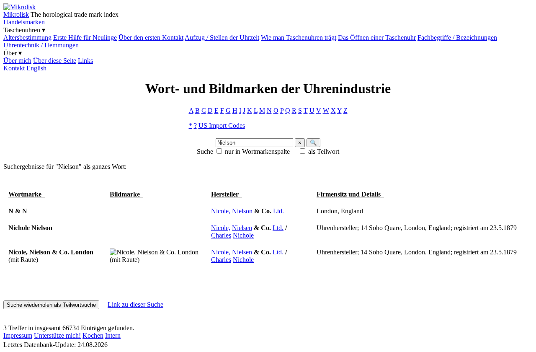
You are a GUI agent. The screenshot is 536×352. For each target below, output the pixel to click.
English (36, 68)
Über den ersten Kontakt (151, 37)
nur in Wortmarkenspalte (257, 151)
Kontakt (14, 68)
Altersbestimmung (27, 37)
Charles (221, 235)
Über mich (17, 60)
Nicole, (220, 211)
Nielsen (242, 227)
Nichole (243, 235)
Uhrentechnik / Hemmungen (41, 45)
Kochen (92, 335)
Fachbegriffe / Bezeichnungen (457, 37)
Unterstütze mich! (57, 335)
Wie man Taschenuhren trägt (298, 37)
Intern (113, 335)
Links (85, 60)
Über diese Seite (54, 60)
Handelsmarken (24, 22)
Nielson (242, 211)
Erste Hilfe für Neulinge (85, 37)
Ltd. (278, 211)
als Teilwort (323, 151)
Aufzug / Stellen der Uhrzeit (222, 37)
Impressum (17, 335)
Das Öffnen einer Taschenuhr (377, 37)
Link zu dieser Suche (135, 304)
